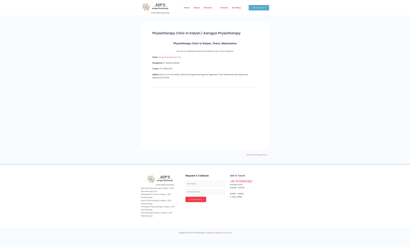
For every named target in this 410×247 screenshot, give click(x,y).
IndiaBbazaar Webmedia (223, 233)
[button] (213, 8)
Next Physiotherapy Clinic (257, 155)
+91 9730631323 (241, 181)
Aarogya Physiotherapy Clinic (169, 57)
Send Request (195, 199)
